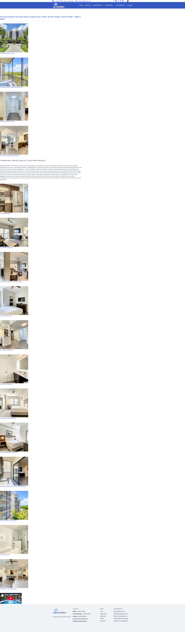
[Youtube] (116, 1)
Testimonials (120, 5)
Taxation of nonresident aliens (121, 621)
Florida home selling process (120, 616)
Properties (108, 5)
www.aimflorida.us (82, 616)
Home (81, 5)
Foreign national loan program (121, 618)
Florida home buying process (121, 613)
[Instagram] (118, 1)
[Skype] (120, 1)
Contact (130, 5)
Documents (103, 621)
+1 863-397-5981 (58, 1)
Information (97, 5)
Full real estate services (119, 611)
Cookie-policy (103, 613)
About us (88, 5)
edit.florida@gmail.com (84, 1)
